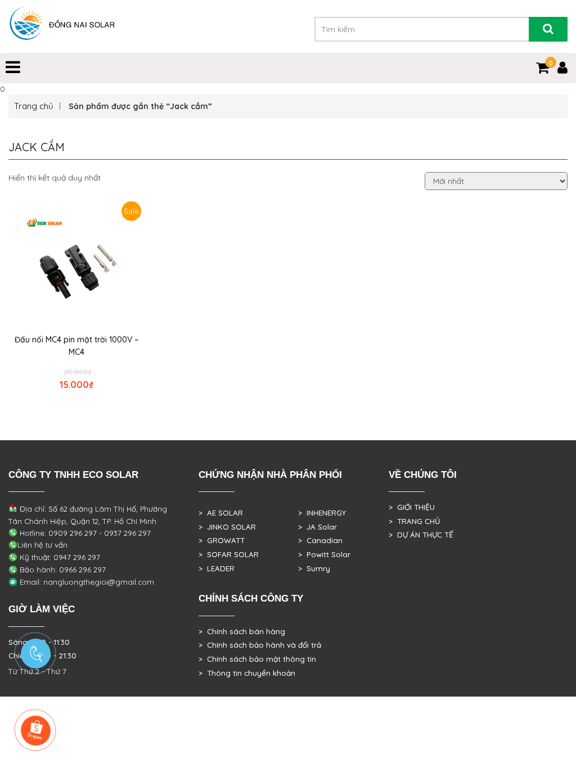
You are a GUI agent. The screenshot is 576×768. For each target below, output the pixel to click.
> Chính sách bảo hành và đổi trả (260, 644)
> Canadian (320, 540)
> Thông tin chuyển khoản (247, 672)
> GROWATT (222, 540)
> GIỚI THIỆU (412, 507)
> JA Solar (317, 526)
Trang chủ (33, 106)
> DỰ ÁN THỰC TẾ (421, 534)
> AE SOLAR (221, 512)
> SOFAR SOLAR (229, 554)
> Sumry (314, 568)
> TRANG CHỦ (414, 521)
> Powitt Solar (324, 554)
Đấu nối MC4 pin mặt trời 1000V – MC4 (76, 346)
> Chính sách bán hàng (242, 631)
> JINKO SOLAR (227, 526)
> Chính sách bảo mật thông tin (257, 658)
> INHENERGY (322, 512)
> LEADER (217, 568)
